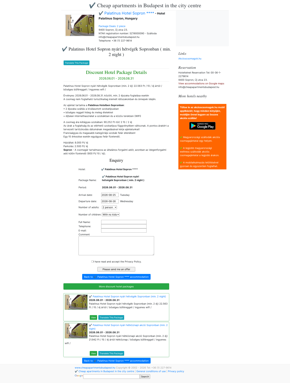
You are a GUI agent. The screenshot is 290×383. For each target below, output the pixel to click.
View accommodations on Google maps (201, 83)
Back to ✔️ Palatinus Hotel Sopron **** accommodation (116, 276)
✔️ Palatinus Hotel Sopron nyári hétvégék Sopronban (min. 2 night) (127, 296)
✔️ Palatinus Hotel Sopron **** (126, 13)
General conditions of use (151, 371)
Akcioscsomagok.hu (189, 58)
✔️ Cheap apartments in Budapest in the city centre (145, 5)
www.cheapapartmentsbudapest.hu (95, 367)
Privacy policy (176, 371)
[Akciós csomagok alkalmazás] (202, 125)
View (93, 317)
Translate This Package (76, 63)
